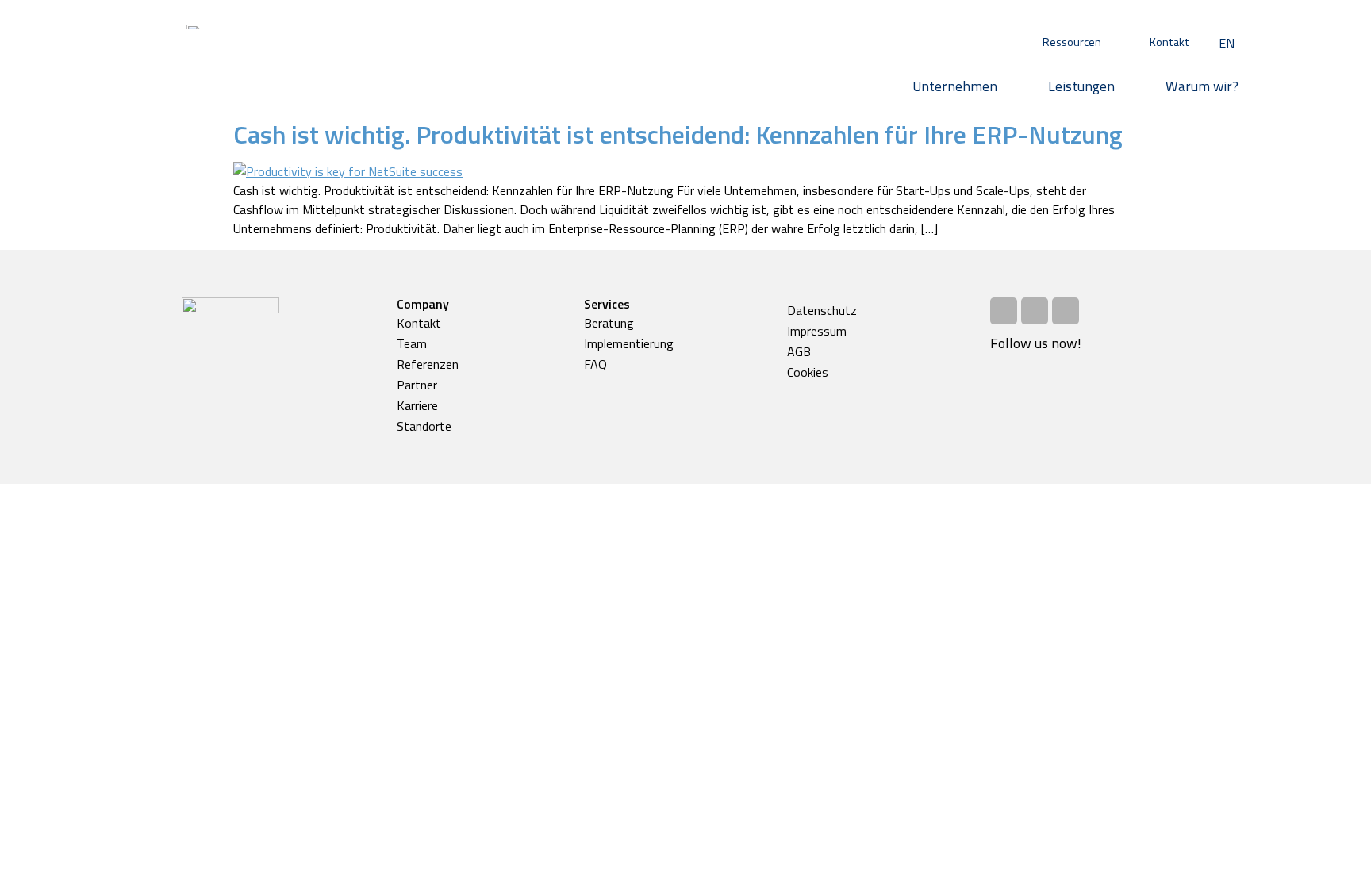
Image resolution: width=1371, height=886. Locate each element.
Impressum (817, 330)
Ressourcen (1072, 42)
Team (412, 343)
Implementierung (629, 343)
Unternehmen (954, 86)
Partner (417, 384)
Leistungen (1081, 86)
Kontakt (1169, 42)
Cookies (807, 372)
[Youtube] (1034, 310)
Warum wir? (1202, 86)
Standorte (424, 425)
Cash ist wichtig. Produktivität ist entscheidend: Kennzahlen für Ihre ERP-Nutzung (678, 134)
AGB (799, 351)
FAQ (595, 364)
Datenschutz (822, 310)
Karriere (417, 405)
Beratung (609, 322)
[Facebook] (1003, 310)
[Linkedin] (1065, 310)
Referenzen (428, 364)
